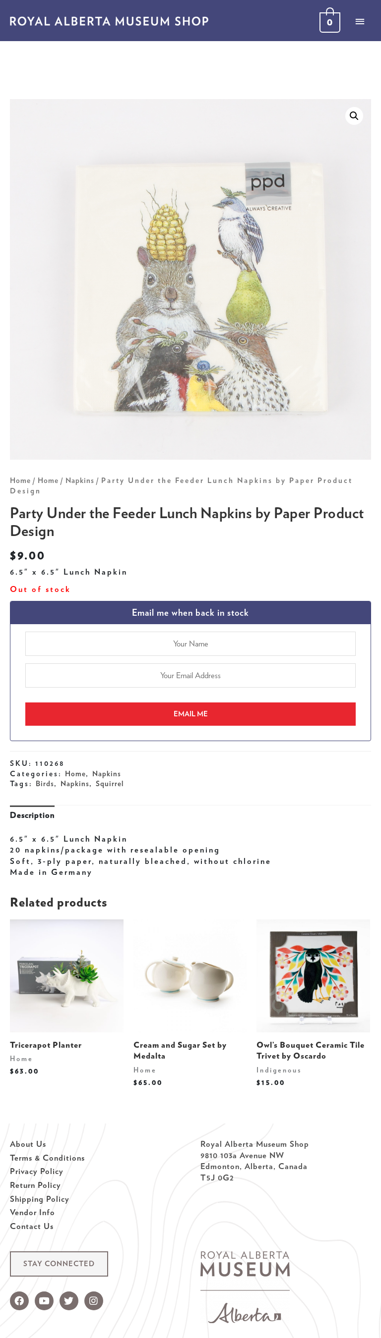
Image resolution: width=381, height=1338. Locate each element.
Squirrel (110, 783)
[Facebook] (19, 1300)
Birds (45, 783)
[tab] (32, 815)
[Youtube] (44, 1300)
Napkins (79, 480)
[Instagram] (93, 1300)
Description (32, 815)
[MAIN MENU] (359, 21)
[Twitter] (69, 1300)
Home (20, 480)
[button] (59, 1264)
